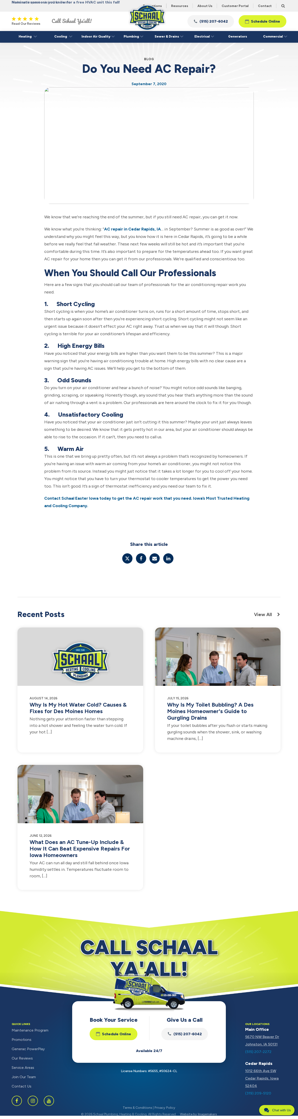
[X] (127, 558)
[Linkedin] (168, 558)
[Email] (154, 558)
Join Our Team (24, 1077)
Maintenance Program (30, 1030)
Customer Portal (235, 6)
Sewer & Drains (167, 36)
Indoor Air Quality (95, 36)
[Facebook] (141, 558)
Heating (25, 36)
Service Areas (23, 1067)
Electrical (202, 36)
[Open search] (283, 6)
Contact (265, 6)
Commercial (273, 36)
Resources (179, 6)
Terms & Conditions (137, 1108)
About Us (204, 6)
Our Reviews (22, 1058)
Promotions (21, 1039)
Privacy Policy (164, 1108)
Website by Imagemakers (198, 1114)
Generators (237, 36)
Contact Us (21, 1086)
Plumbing (131, 36)
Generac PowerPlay (28, 1049)
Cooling (60, 36)
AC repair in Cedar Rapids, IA (132, 229)
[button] (210, 21)
